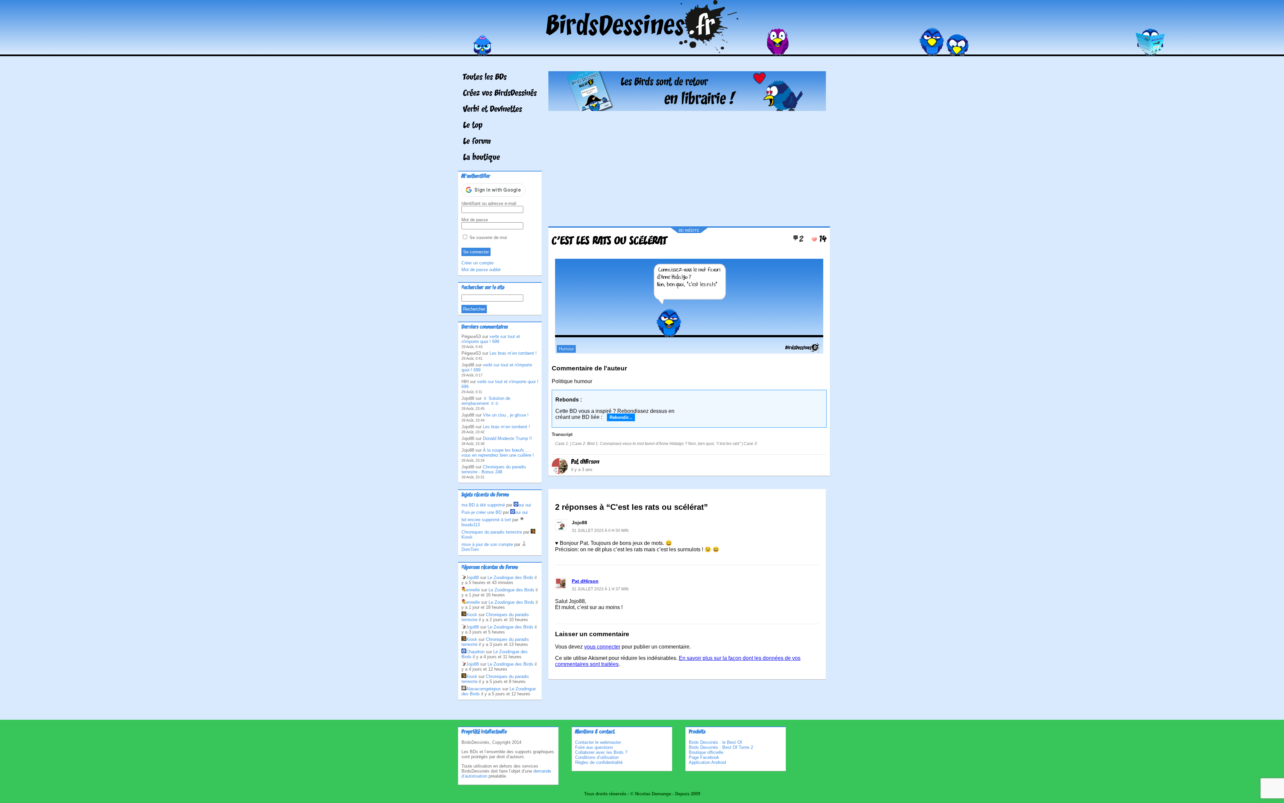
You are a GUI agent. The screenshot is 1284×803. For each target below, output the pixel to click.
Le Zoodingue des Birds (510, 577)
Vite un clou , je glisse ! (506, 415)
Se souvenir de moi (487, 237)
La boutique (481, 158)
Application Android (707, 762)
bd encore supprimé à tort (486, 519)
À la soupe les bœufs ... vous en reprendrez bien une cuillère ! (497, 453)
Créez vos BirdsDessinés (500, 94)
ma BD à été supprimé (483, 504)
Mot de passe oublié (481, 269)
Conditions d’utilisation (597, 757)
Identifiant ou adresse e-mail (488, 203)
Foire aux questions (594, 747)
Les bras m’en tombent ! (513, 353)
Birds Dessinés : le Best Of (715, 742)
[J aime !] (814, 239)
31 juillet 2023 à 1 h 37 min (600, 589)
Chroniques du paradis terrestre (491, 532)
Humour (566, 348)
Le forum (477, 142)
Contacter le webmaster (598, 742)
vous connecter (602, 647)
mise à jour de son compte (487, 544)
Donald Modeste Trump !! (507, 438)
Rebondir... (621, 417)
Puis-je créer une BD (481, 512)
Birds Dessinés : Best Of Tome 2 (721, 747)
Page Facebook (704, 757)
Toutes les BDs (485, 78)
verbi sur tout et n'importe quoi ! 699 (490, 339)
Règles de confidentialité (599, 762)
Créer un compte (477, 262)
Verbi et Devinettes (492, 110)
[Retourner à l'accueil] (642, 51)
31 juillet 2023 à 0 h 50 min (600, 530)
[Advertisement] (687, 166)
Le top (473, 126)
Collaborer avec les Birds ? (601, 752)
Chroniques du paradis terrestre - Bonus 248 (493, 469)
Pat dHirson (585, 462)
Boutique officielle (706, 752)
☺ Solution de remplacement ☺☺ (485, 401)
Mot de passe (474, 219)
